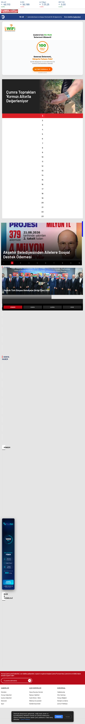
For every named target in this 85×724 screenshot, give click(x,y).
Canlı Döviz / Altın (35, 698)
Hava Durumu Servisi (36, 692)
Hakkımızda (61, 692)
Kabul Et (58, 716)
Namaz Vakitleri (34, 695)
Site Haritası (61, 695)
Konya (33, 307)
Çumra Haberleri (6, 698)
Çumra (52, 307)
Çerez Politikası (62, 704)
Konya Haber (5, 358)
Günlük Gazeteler (35, 704)
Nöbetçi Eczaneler (35, 701)
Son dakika (72, 17)
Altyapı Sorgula (41, 69)
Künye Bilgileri (62, 698)
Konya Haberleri (6, 695)
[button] (42, 115)
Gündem (12, 307)
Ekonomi (4, 701)
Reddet (68, 716)
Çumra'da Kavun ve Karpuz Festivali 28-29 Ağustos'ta (45, 17)
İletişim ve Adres (62, 701)
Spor (72, 307)
